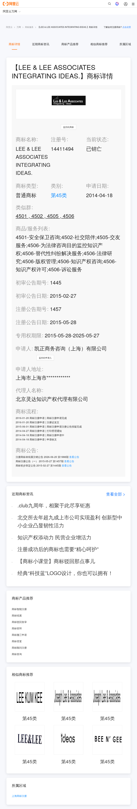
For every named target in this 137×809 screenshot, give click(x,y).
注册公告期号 (31, 308)
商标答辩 (17, 628)
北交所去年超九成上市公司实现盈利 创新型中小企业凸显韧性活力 (69, 521)
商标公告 (26, 450)
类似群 (23, 207)
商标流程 (26, 411)
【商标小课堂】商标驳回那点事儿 (56, 561)
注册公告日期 (31, 322)
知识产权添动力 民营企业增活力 (54, 537)
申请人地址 (29, 368)
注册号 (58, 139)
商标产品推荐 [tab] (69, 44)
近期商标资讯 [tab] (40, 44)
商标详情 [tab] (14, 44)
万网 (19, 26)
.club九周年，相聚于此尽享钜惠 (53, 505)
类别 (56, 185)
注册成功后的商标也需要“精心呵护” (58, 549)
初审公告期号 (31, 282)
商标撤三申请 (19, 634)
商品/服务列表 (32, 228)
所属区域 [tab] (125, 44)
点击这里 (126, 26)
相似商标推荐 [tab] (99, 44)
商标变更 (17, 641)
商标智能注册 (19, 609)
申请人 (23, 348)
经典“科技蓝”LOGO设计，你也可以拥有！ (65, 572)
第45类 (59, 195)
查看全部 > (115, 493)
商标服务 (29, 26)
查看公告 (74, 457)
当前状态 (96, 139)
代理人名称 (29, 390)
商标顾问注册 (19, 647)
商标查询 (17, 654)
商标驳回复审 (19, 622)
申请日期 (96, 185)
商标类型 (26, 185)
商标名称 (26, 139)
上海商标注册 (19, 796)
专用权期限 (29, 335)
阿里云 (9, 26)
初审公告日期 (31, 295)
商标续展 (17, 615)
